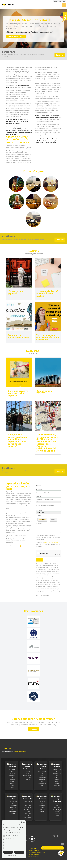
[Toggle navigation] (64, 5)
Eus (60, 1)
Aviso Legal (33, 848)
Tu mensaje (39, 524)
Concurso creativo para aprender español (18, 393)
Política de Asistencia (33, 854)
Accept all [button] (8, 852)
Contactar (60, 55)
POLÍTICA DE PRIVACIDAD (51, 542)
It (62, 1)
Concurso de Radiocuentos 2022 (18, 336)
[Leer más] (19, 272)
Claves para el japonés (16, 292)
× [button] (24, 822)
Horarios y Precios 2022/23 (16, 36)
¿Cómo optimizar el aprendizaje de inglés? (47, 293)
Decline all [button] (19, 852)
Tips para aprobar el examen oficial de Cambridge (47, 337)
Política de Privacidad (33, 850)
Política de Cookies (33, 856)
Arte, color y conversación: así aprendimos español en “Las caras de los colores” (18, 440)
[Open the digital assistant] (60, 853)
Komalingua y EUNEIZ (44, 392)
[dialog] (14, 839)
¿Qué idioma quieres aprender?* (45, 500)
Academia (39, 510)
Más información (16, 832)
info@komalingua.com (20, 751)
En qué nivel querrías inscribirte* (45, 505)
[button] (14, 856)
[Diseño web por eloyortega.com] (59, 836)
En (57, 1)
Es (55, 1)
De (64, 1)
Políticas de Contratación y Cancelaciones (33, 852)
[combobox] (21, 822)
